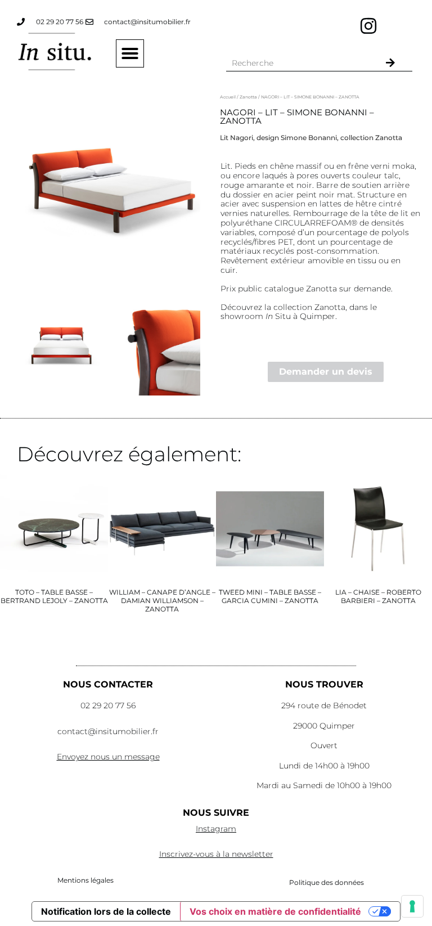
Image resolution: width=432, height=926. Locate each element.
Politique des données (326, 882)
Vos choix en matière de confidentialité (275, 911)
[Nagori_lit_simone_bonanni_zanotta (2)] (159, 344)
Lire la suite (54, 635)
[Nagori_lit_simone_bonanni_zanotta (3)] (112, 189)
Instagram (216, 829)
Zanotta (248, 97)
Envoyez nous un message (108, 757)
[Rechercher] (390, 63)
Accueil (228, 97)
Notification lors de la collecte (106, 911)
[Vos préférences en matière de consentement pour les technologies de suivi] (412, 906)
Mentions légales (85, 880)
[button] (130, 53)
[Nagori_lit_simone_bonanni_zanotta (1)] (63, 345)
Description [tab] (249, 112)
